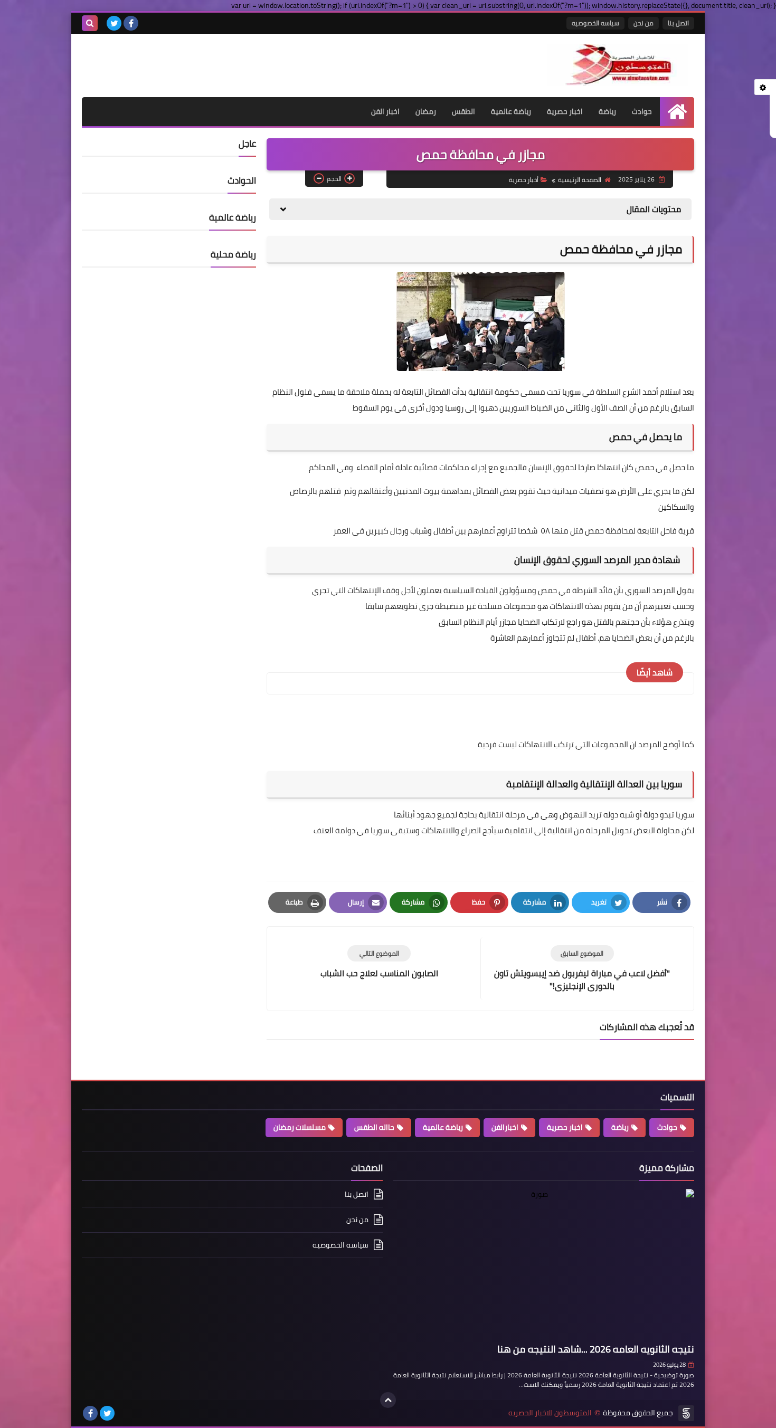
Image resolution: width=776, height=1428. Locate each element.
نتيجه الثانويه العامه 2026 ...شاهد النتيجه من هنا (595, 1349)
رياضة (607, 111)
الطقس (463, 111)
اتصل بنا (678, 23)
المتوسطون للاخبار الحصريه (550, 1413)
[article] (379, 962)
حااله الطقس (374, 1127)
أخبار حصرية (523, 179)
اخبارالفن (504, 1127)
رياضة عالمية (511, 111)
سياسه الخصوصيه (595, 23)
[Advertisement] (205, 60)
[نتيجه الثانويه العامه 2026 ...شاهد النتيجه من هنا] (543, 1264)
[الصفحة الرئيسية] (677, 111)
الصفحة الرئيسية (579, 179)
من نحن (643, 23)
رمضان (425, 111)
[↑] (388, 1400)
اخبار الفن (385, 111)
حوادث (642, 111)
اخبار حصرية (565, 111)
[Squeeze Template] (686, 1413)
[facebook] (131, 23)
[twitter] (114, 23)
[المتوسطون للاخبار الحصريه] (617, 65)
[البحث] (90, 23)
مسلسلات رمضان (299, 1127)
